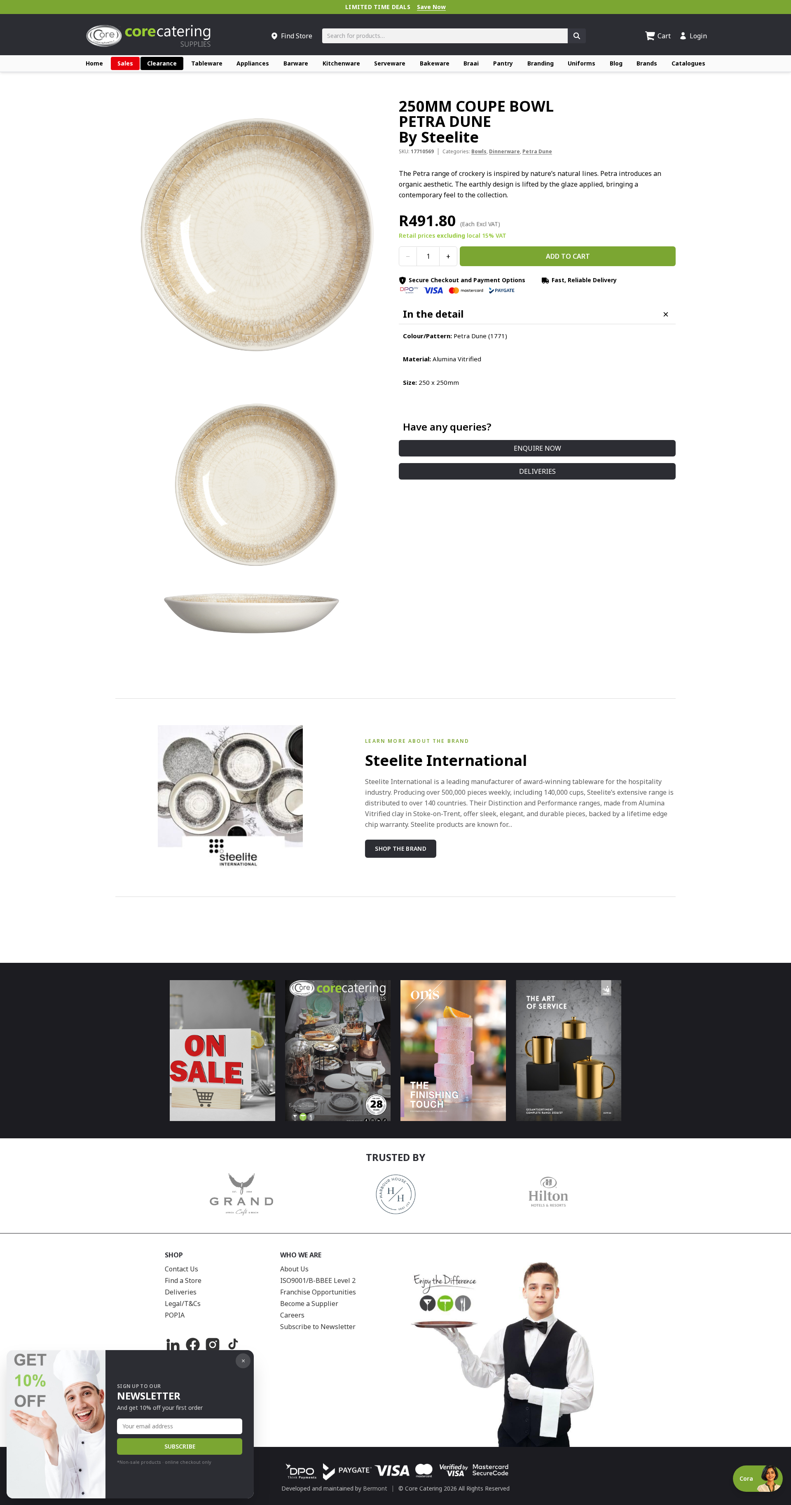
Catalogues (688, 63)
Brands (647, 63)
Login (698, 35)
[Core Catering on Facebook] (193, 1344)
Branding (540, 63)
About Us (294, 1268)
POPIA (175, 1315)
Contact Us (181, 1268)
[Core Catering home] (148, 35)
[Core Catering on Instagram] (212, 1344)
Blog (616, 63)
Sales (125, 63)
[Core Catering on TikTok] (232, 1344)
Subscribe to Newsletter (318, 1326)
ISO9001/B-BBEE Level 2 (318, 1280)
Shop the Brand (400, 848)
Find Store (296, 35)
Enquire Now (537, 448)
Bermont (375, 1488)
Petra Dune (537, 151)
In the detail (433, 314)
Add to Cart (568, 256)
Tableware (206, 63)
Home (94, 63)
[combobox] (445, 35)
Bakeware (434, 63)
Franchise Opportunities (318, 1292)
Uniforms (581, 63)
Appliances (252, 63)
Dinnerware (504, 151)
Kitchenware (341, 63)
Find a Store (183, 1280)
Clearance (162, 63)
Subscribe (179, 1446)
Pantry (503, 63)
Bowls (479, 151)
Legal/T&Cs (183, 1303)
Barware (295, 63)
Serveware (389, 63)
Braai (471, 63)
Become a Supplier (309, 1303)
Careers (292, 1315)
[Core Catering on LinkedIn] (173, 1344)
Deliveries (537, 471)
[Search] (577, 35)
